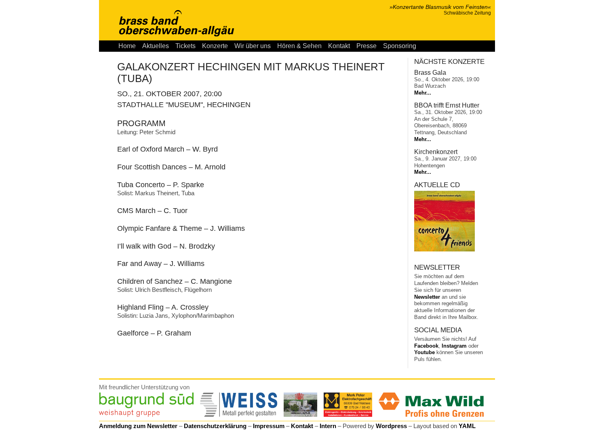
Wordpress (391, 425)
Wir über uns (252, 45)
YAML (467, 425)
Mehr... (422, 93)
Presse (366, 45)
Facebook (426, 346)
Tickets (185, 45)
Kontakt (339, 45)
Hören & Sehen (299, 45)
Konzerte (215, 45)
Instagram (454, 346)
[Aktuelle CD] (444, 250)
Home (127, 45)
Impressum (268, 425)
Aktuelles (155, 45)
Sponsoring (399, 45)
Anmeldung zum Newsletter (138, 425)
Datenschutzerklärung (215, 425)
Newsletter (427, 297)
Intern (328, 425)
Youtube (424, 352)
